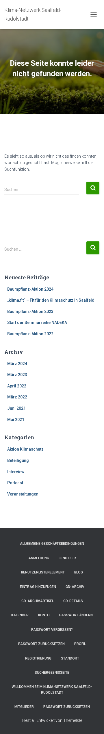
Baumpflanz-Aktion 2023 (30, 311)
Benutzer (67, 558)
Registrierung (38, 658)
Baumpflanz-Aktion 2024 (30, 289)
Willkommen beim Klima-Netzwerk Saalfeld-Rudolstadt (52, 689)
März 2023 (17, 374)
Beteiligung (18, 460)
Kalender (20, 615)
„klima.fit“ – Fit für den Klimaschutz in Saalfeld (50, 300)
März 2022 (17, 397)
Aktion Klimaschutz (25, 449)
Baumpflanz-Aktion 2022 (30, 334)
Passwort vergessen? (52, 630)
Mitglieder (24, 707)
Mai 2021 (15, 419)
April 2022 (16, 386)
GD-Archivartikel (37, 601)
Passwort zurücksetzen (41, 644)
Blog (78, 572)
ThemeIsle (72, 720)
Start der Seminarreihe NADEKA (37, 322)
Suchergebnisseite (52, 673)
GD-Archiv (75, 587)
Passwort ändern (76, 615)
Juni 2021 (16, 408)
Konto (44, 615)
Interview (15, 471)
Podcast (15, 482)
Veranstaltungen (22, 494)
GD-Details (73, 601)
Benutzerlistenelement (43, 572)
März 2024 (17, 363)
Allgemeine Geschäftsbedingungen (52, 544)
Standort (70, 658)
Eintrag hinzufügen (38, 587)
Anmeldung (38, 558)
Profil (80, 644)
